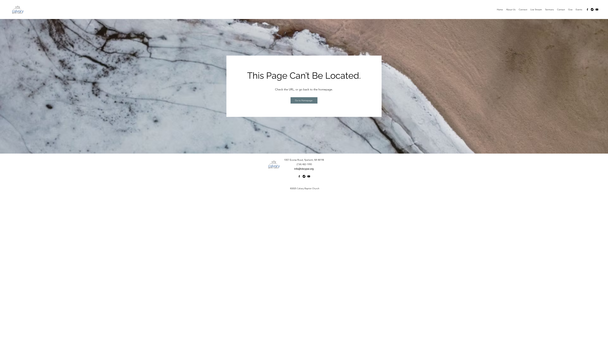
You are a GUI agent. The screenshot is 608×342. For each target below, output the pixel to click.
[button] (510, 9)
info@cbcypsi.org (304, 169)
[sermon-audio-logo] (592, 9)
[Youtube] (596, 9)
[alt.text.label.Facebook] (587, 9)
